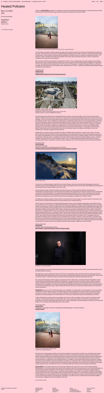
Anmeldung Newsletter (74, 390)
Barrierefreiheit (56, 390)
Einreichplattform (39, 389)
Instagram (89, 389)
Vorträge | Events (36, 1)
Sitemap (54, 388)
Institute (5, 1)
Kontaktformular (73, 389)
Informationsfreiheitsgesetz (75, 391)
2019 (44, 1)
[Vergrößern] (35, 49)
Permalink (89, 391)
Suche (93, 1)
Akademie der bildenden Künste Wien (9, 388)
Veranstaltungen (26, 1)
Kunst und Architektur (14, 1)
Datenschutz (55, 389)
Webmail (37, 390)
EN (97, 1)
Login (36, 391)
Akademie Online (39, 388)
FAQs (88, 390)
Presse (71, 388)
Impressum (55, 391)
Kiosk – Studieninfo (91, 388)
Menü (101, 1)
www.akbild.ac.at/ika (40, 380)
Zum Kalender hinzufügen (7, 29)
